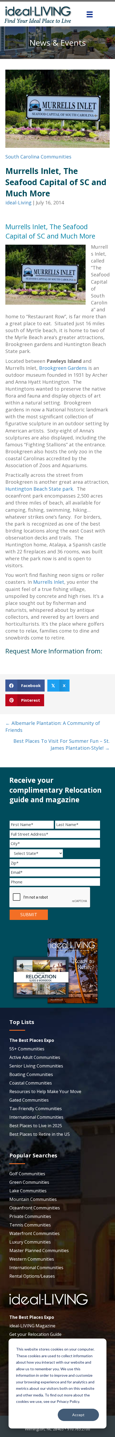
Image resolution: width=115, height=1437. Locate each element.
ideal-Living (18, 202)
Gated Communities (29, 1100)
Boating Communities (31, 1074)
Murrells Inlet (48, 582)
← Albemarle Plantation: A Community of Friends (52, 726)
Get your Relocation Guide (35, 1334)
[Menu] (89, 14)
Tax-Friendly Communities (35, 1109)
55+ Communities (26, 1049)
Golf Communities (27, 1174)
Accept (78, 1414)
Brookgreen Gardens (63, 368)
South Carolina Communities (38, 156)
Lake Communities (28, 1191)
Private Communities (30, 1216)
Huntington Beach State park (39, 489)
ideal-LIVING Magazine (32, 1326)
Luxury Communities (30, 1242)
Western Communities (31, 1259)
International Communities (36, 1117)
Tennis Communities (30, 1225)
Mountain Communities (33, 1199)
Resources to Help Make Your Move (45, 1091)
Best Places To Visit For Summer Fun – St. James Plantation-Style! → (61, 744)
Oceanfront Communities (34, 1208)
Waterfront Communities (34, 1233)
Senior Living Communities (36, 1066)
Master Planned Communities (39, 1250)
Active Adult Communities (34, 1057)
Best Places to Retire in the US (39, 1134)
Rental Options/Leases (32, 1276)
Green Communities (29, 1182)
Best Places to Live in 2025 (35, 1126)
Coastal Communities (30, 1083)
